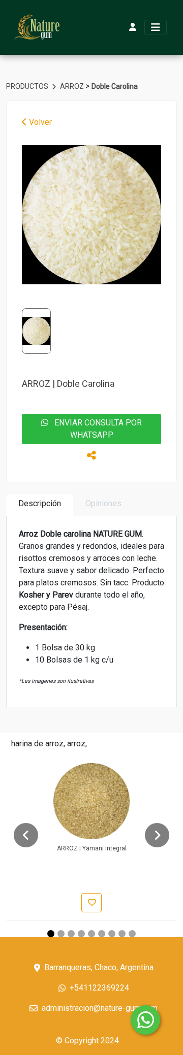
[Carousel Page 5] (91, 933)
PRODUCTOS (28, 86)
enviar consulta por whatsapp (95, 429)
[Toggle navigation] (155, 27)
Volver (39, 122)
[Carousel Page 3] (71, 933)
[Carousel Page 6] (101, 933)
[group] (91, 215)
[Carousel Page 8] (122, 933)
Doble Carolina (115, 86)
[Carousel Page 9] (132, 933)
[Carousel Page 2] (61, 933)
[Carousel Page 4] (81, 933)
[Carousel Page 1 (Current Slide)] (50, 933)
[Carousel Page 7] (111, 933)
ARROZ (72, 86)
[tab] (39, 505)
